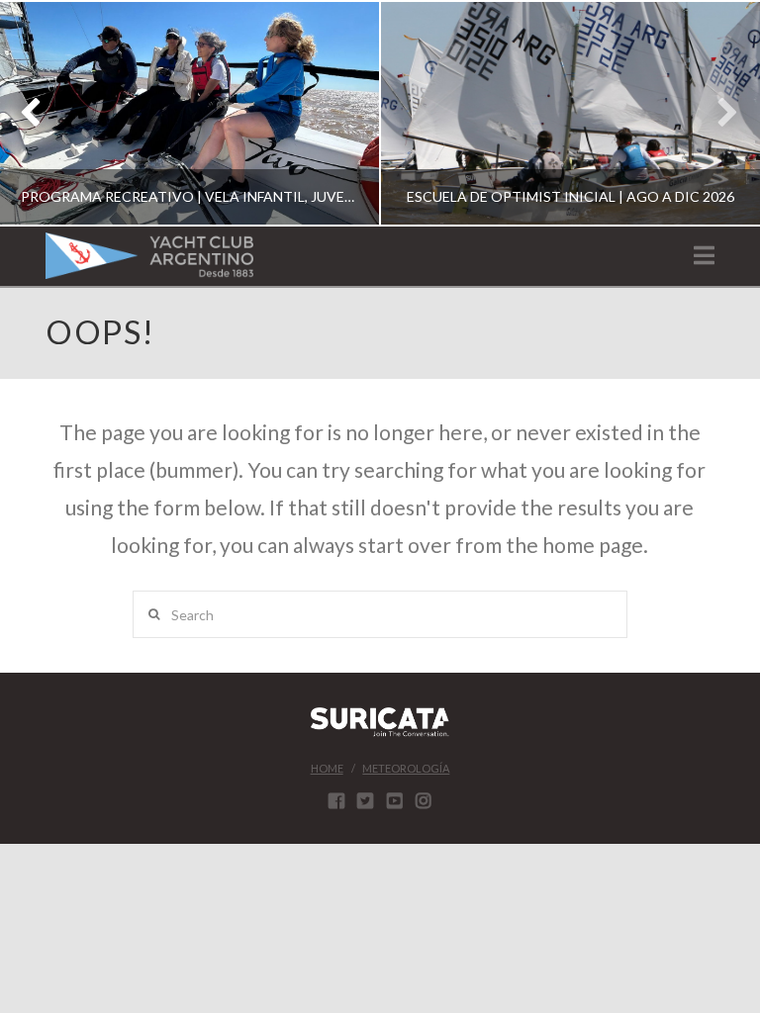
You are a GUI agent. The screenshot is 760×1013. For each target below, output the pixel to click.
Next (718, 113)
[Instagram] (423, 800)
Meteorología (405, 768)
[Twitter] (365, 800)
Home (327, 768)
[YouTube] (395, 800)
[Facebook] (336, 800)
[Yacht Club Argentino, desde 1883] (149, 255)
